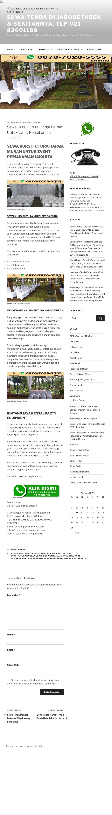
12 (82, 512)
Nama (11, 634)
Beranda (11, 49)
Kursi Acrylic (75, 363)
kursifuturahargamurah (26, 556)
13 (87, 512)
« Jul (77, 532)
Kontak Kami (27, 49)
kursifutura (64, 554)
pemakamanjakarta (55, 556)
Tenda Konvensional (79, 455)
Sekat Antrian (76, 390)
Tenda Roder (76, 461)
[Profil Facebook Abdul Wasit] (84, 176)
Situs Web (13, 665)
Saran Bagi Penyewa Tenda (82, 379)
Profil (72, 173)
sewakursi (75, 556)
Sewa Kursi (44, 49)
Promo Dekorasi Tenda (80, 374)
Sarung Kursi (76, 385)
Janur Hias (74, 352)
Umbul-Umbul (76, 477)
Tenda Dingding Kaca (80, 450)
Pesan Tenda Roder (79, 369)
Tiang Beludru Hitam (79, 471)
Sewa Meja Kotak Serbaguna (83, 418)
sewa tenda (34, 123)
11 (77, 512)
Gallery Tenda (76, 347)
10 (72, 512)
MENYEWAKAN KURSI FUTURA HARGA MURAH (35, 310)
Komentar (13, 595)
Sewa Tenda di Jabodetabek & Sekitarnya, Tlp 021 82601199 (54, 23)
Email (11, 649)
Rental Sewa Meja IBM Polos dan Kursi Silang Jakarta (85, 278)
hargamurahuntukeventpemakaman (33, 554)
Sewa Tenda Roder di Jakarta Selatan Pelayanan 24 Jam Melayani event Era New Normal (87, 435)
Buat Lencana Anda (79, 179)
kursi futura (19, 550)
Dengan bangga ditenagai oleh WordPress (25, 746)
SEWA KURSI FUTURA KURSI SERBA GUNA (32, 216)
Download (74, 341)
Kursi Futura (78, 400)
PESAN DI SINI (94, 49)
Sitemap (74, 444)
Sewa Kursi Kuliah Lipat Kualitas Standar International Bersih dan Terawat (85, 409)
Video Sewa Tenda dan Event (83, 482)
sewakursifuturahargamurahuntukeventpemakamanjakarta (49, 558)
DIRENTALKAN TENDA (68, 49)
